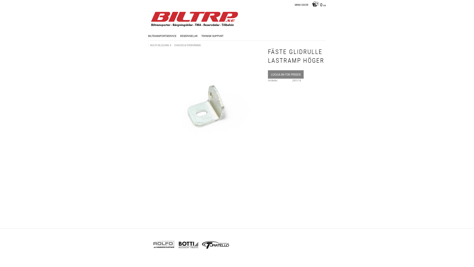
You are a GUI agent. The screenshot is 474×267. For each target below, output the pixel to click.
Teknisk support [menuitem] (212, 36)
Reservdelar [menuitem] (189, 36)
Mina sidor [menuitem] (301, 4)
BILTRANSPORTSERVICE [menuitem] (162, 36)
